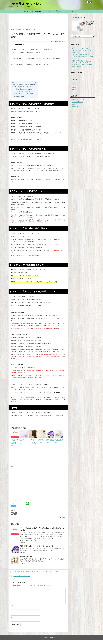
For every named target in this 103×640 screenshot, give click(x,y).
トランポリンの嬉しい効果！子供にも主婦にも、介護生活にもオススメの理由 (15, 442)
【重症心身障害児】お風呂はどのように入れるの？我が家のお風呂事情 (32, 442)
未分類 (74, 104)
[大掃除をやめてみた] (15, 560)
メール (13, 611)
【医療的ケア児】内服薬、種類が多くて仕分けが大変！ (23, 441)
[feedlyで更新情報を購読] (87, 2)
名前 (12, 605)
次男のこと (75, 106)
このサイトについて (36, 11)
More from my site (19, 96)
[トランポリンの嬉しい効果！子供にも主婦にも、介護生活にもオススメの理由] (15, 531)
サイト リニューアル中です (22, 576)
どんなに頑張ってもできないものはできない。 (41, 441)
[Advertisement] (40, 23)
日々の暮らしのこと (60, 41)
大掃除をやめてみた (26, 557)
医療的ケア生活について (79, 99)
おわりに (15, 94)
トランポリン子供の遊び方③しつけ (21, 88)
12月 (74, 85)
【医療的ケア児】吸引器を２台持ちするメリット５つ (89, 23)
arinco (63, 517)
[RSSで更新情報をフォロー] (90, 2)
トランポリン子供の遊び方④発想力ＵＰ (22, 89)
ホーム (26, 11)
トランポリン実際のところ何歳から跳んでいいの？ (25, 93)
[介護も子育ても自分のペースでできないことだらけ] (15, 549)
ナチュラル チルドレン (26, 3)
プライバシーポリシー (61, 11)
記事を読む (22, 542)
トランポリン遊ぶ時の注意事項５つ (21, 91)
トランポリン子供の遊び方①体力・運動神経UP (24, 84)
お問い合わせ (75, 11)
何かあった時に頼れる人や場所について (59, 441)
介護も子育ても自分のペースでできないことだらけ (50, 441)
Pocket (24, 44)
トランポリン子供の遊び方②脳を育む (22, 86)
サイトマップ (49, 11)
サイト (13, 617)
